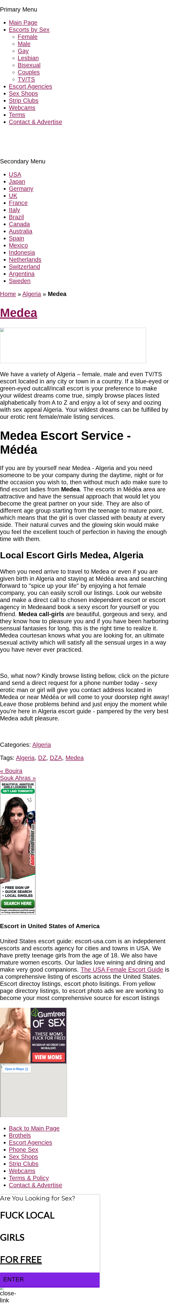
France (18, 202)
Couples (29, 72)
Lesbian (28, 58)
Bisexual (29, 65)
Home (8, 293)
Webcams (22, 107)
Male (24, 43)
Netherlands (25, 259)
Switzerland (24, 266)
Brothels (20, 1135)
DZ (42, 757)
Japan (17, 181)
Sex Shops (23, 93)
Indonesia (22, 252)
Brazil (16, 217)
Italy (14, 209)
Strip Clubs (24, 100)
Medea (18, 313)
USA (15, 174)
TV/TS (26, 79)
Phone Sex (23, 1149)
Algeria (31, 293)
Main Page (23, 22)
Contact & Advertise (35, 121)
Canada (19, 224)
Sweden (20, 280)
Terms (17, 114)
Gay (23, 50)
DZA (56, 757)
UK (13, 195)
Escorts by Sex (29, 29)
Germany (21, 188)
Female (28, 36)
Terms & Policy (29, 1178)
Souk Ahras (18, 778)
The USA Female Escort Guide (122, 969)
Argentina (22, 273)
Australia (20, 231)
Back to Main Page (34, 1128)
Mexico (18, 245)
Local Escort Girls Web (31, 135)
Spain (16, 238)
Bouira (11, 770)
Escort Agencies (30, 86)
